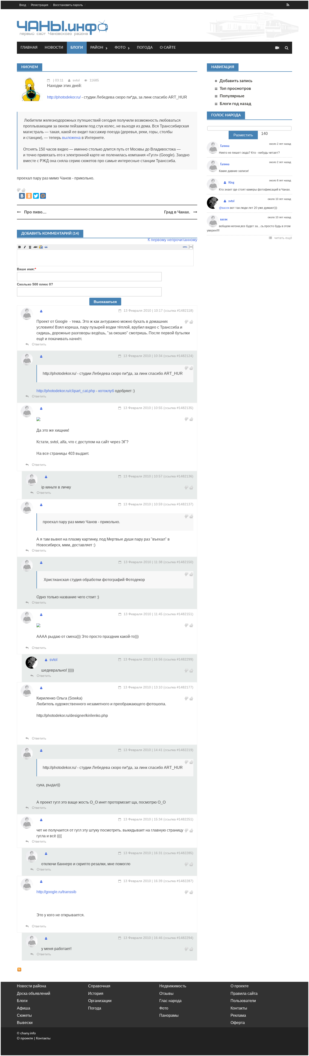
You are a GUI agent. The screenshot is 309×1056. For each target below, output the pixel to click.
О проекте (240, 986)
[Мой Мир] (43, 196)
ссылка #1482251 (178, 819)
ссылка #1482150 (178, 562)
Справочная (99, 986)
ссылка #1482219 (178, 750)
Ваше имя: (26, 269)
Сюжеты (24, 1015)
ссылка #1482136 (178, 476)
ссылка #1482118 (178, 310)
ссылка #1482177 (178, 687)
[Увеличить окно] (191, 245)
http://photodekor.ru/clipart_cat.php (65, 391)
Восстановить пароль (68, 5)
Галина (224, 146)
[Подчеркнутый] (30, 247)
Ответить (38, 344)
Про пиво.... (35, 212)
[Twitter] (36, 196)
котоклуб (106, 391)
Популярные (232, 96)
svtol (76, 80)
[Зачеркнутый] (35, 247)
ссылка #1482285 (178, 853)
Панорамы (169, 1015)
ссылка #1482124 (178, 356)
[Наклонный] (25, 247)
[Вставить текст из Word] (40, 247)
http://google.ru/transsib (56, 892)
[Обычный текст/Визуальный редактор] (185, 247)
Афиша (23, 1008)
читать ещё (283, 238)
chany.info (28, 1033)
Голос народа (226, 115)
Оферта (238, 1023)
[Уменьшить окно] (191, 248)
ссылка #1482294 (178, 938)
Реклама (238, 1015)
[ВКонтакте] (22, 196)
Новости (54, 47)
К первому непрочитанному (172, 240)
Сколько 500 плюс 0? (35, 284)
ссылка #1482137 (178, 504)
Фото (120, 47)
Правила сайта (244, 993)
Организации (100, 1001)
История (95, 993)
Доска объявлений (33, 993)
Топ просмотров (235, 88)
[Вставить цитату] (46, 247)
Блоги (76, 47)
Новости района (31, 986)
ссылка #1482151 (178, 614)
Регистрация (39, 5)
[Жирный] (19, 247)
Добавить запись (235, 81)
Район (96, 47)
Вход (22, 5)
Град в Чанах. (177, 212)
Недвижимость (172, 986)
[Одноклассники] (29, 196)
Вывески (25, 1023)
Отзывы (166, 993)
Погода (145, 47)
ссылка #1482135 (178, 408)
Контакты (239, 1008)
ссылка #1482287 (178, 881)
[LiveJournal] (50, 196)
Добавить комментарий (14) (50, 233)
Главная (29, 47)
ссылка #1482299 (178, 659)
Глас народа (170, 1001)
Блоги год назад (235, 104)
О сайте (168, 47)
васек (224, 219)
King (231, 182)
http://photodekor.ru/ (64, 97)
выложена (71, 138)
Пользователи (243, 1001)
